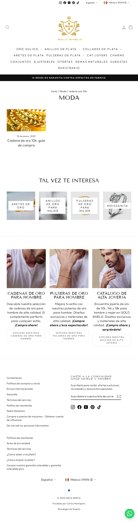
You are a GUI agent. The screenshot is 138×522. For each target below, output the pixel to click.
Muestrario (69, 68)
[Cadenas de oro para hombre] (26, 268)
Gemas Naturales (91, 61)
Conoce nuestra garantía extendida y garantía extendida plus (34, 467)
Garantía (12, 394)
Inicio (54, 91)
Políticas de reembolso (20, 437)
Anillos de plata (61, 49)
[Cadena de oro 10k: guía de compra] (26, 120)
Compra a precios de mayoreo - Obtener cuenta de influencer (35, 418)
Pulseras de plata (64, 55)
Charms (117, 55)
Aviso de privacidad (18, 443)
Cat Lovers (97, 55)
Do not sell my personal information (28, 425)
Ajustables (44, 61)
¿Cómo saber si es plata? (21, 454)
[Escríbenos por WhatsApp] (129, 513)
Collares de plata (101, 49)
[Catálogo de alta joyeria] (111, 268)
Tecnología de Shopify (69, 509)
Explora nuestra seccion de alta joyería (111, 340)
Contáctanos (14, 377)
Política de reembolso (19, 405)
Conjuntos (20, 61)
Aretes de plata (29, 55)
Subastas (119, 61)
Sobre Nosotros (16, 410)
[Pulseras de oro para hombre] (69, 268)
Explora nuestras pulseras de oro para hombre (69, 336)
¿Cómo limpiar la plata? (21, 460)
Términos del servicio (19, 400)
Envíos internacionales (20, 388)
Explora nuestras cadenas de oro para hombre (26, 336)
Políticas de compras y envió (23, 383)
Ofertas (65, 61)
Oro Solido (28, 49)
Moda (63, 91)
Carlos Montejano (76, 503)
